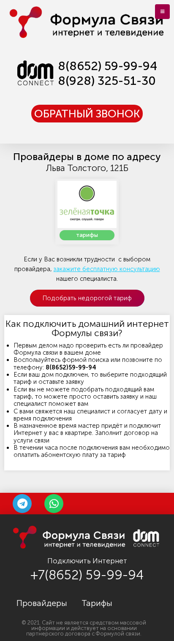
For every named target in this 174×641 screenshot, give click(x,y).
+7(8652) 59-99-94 (87, 575)
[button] (87, 113)
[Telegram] (22, 503)
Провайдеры (41, 603)
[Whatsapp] (53, 503)
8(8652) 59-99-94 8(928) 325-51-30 (107, 73)
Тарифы (97, 603)
